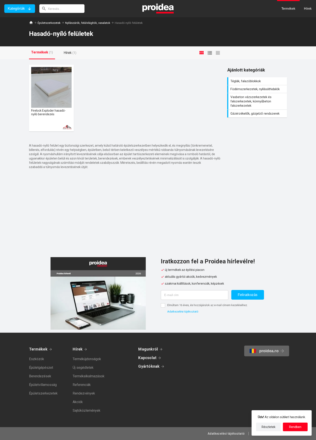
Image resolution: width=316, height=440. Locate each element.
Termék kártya (51, 98)
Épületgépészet (41, 368)
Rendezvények (84, 393)
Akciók (78, 402)
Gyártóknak (149, 366)
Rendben (295, 427)
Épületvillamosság (43, 385)
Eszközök (36, 359)
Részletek (268, 427)
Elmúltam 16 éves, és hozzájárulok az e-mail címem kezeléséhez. (207, 305)
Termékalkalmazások (88, 376)
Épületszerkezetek (49, 22)
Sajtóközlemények (86, 410)
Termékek (38, 349)
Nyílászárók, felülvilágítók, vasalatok (87, 22)
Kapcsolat (147, 357)
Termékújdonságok (87, 359)
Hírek (78, 349)
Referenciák (82, 385)
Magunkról (148, 349)
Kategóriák (16, 8)
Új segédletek (83, 368)
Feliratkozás (248, 295)
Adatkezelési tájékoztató (182, 311)
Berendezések (40, 376)
